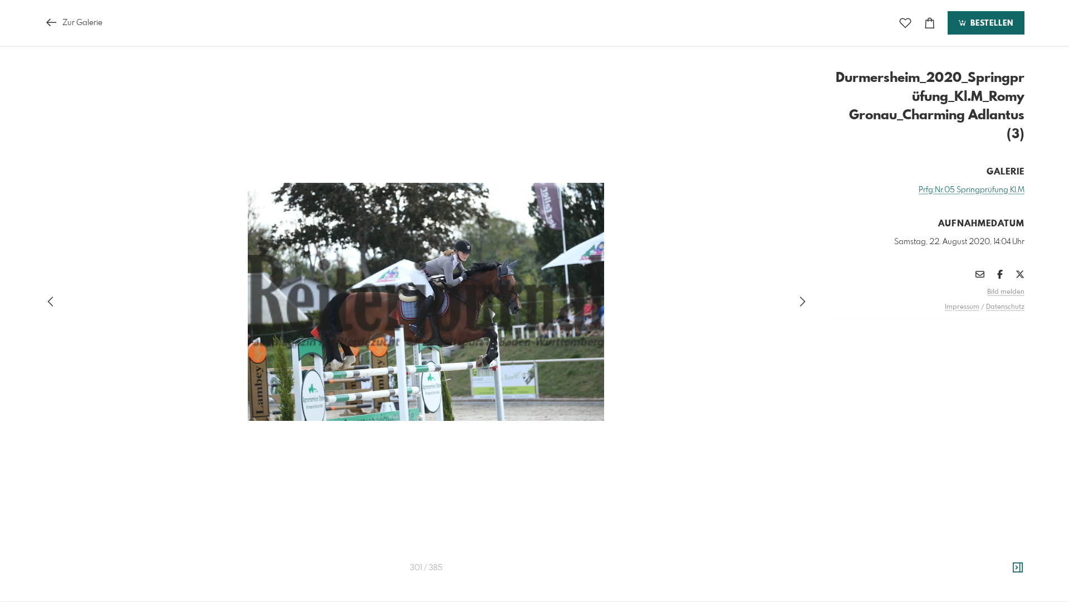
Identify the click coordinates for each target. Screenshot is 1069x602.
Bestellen (990, 23)
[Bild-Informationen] (1017, 568)
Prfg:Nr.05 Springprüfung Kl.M (971, 190)
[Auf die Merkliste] (905, 23)
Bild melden (1005, 292)
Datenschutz (1005, 307)
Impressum (962, 307)
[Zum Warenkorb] (929, 23)
